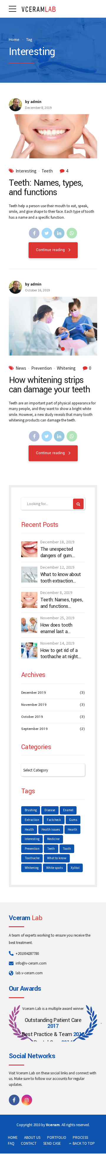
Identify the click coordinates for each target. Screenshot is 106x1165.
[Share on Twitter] (47, 233)
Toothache (32, 858)
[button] (18, 326)
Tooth (67, 849)
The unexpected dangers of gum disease (56, 552)
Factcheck (54, 820)
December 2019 (33, 692)
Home (14, 39)
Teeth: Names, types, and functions (46, 187)
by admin (33, 101)
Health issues (51, 829)
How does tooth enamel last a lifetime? (56, 628)
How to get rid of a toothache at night (59, 653)
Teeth (47, 171)
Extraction (32, 820)
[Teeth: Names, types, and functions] (53, 136)
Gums (73, 820)
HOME (13, 1137)
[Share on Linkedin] (59, 233)
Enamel (68, 810)
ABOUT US (32, 1137)
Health (29, 829)
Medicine (53, 839)
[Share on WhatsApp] (72, 233)
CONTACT (29, 1143)
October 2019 (32, 716)
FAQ (11, 1143)
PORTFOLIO (56, 1137)
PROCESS (80, 1137)
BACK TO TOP (84, 1143)
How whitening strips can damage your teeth (49, 385)
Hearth (72, 829)
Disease (49, 810)
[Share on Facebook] (34, 233)
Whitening (66, 368)
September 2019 (34, 728)
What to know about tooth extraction (60, 577)
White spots (54, 868)
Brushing (31, 810)
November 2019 (34, 704)
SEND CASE (52, 1143)
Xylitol (75, 868)
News (21, 368)
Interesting (26, 171)
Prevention (41, 368)
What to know (56, 858)
